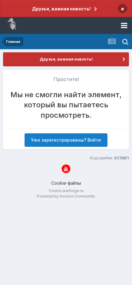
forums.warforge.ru (66, 190)
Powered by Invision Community (66, 196)
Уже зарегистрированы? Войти (66, 139)
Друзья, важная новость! (61, 8)
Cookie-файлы (66, 183)
